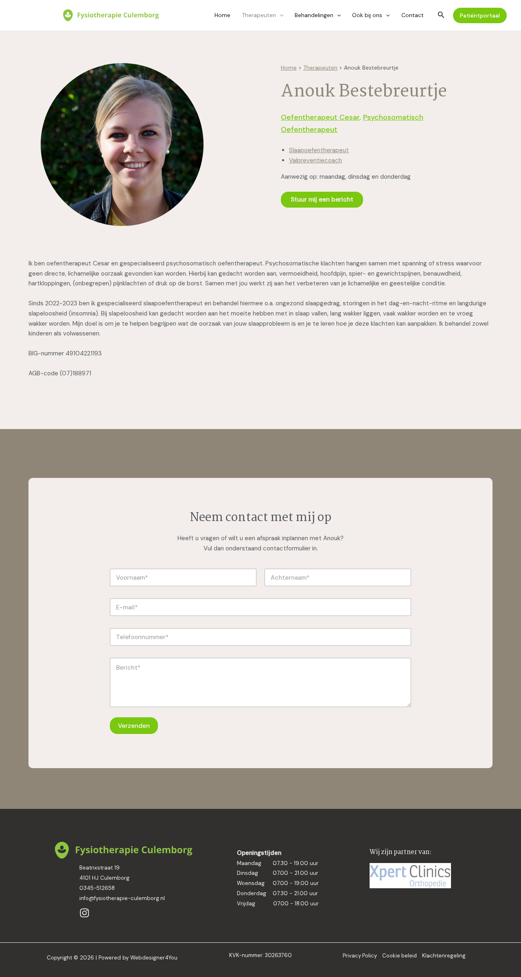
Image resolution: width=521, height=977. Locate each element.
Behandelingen (314, 15)
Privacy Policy (360, 955)
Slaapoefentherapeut (319, 150)
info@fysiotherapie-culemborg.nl (122, 898)
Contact (412, 15)
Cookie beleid (399, 955)
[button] (279, 15)
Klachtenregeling (444, 955)
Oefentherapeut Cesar (320, 117)
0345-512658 (97, 888)
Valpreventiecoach (315, 160)
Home (222, 15)
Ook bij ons (367, 15)
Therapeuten (259, 15)
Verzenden (134, 726)
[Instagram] (84, 913)
